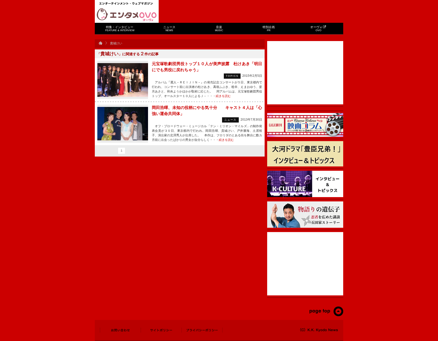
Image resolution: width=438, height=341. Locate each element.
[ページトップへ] (326, 315)
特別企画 (269, 28)
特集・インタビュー (119, 28)
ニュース (169, 28)
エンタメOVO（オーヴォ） (127, 15)
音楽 (219, 28)
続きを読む (223, 96)
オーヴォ (316, 28)
